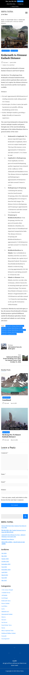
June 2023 (4, 578)
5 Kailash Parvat (5, 592)
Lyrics (3, 609)
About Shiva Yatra (11, 4)
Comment (4, 453)
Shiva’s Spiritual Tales (7, 630)
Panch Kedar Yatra (6, 625)
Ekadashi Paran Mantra (7, 539)
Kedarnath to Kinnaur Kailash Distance (15, 326)
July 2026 (4, 553)
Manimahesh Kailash (6, 614)
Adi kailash (4, 595)
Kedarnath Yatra (5, 50)
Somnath (3, 636)
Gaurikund (6, 400)
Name (3, 474)
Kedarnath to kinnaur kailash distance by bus (11, 328)
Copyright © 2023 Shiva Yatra (14, 671)
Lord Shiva (4, 606)
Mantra (3, 617)
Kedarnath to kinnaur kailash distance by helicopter (13, 330)
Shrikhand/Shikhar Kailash (8, 633)
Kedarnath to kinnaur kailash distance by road (12, 332)
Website (3, 490)
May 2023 (4, 580)
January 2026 (5, 559)
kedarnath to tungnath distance (8, 334)
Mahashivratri (5, 611)
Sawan (3, 628)
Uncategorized (5, 638)
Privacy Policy (15, 6)
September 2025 (5, 564)
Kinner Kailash (14, 50)
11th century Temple (7, 590)
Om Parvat (4, 622)
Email (3, 482)
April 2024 (4, 572)
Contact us (20, 4)
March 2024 (4, 575)
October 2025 (5, 561)
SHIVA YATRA (7, 11)
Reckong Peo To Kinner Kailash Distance (11, 436)
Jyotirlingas (4, 598)
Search (25, 516)
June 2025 (4, 567)
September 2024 (5, 569)
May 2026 (4, 556)
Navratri (3, 620)
